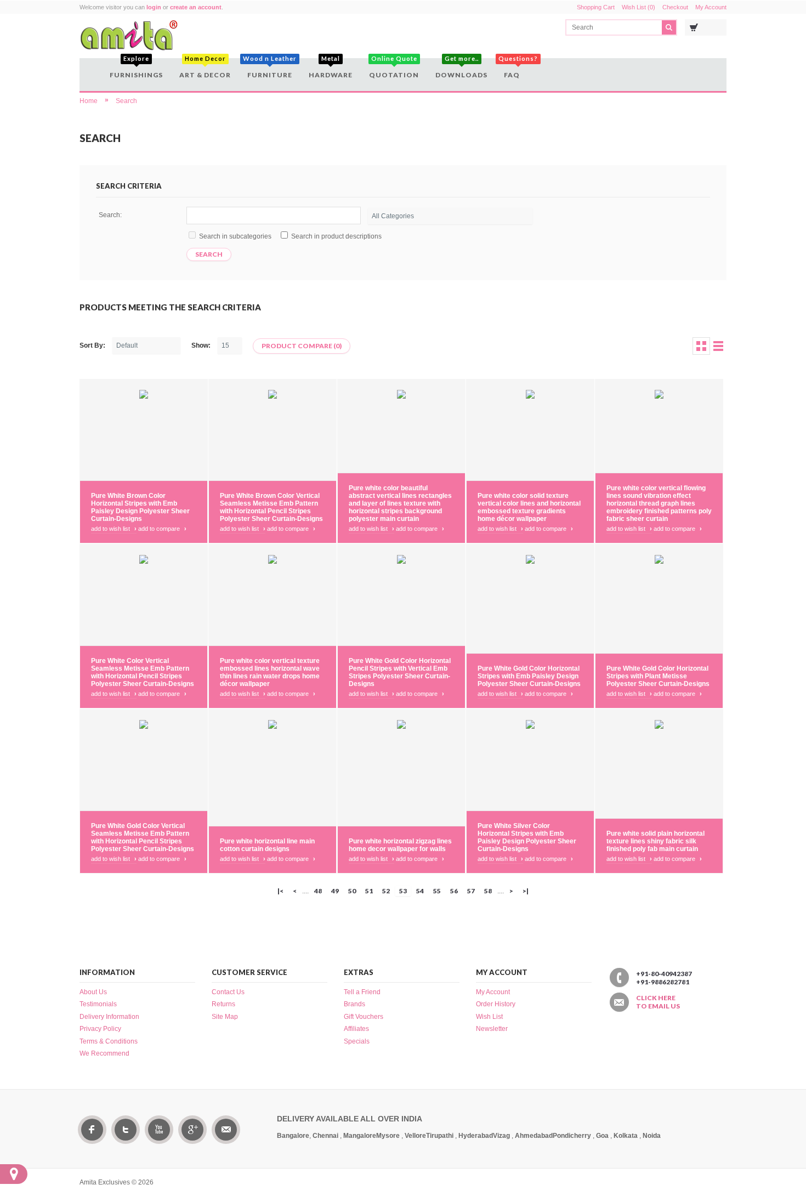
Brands (354, 1004)
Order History (495, 1004)
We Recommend (104, 1053)
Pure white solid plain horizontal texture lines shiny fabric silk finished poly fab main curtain (655, 841)
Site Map (225, 1017)
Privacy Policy (100, 1029)
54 (420, 891)
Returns (223, 1004)
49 (335, 891)
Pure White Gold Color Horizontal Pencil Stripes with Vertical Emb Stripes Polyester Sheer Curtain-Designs (400, 672)
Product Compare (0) (302, 346)
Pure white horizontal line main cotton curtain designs (267, 845)
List (718, 346)
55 (437, 891)
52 (386, 891)
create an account (196, 7)
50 (352, 891)
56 (454, 891)
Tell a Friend (362, 992)
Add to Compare (162, 528)
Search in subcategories (235, 236)
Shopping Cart (596, 7)
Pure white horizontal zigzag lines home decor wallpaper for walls (400, 845)
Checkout (675, 7)
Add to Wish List (114, 528)
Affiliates (356, 1029)
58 (488, 891)
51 (369, 891)
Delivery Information (109, 1017)
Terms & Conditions (109, 1041)
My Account (710, 7)
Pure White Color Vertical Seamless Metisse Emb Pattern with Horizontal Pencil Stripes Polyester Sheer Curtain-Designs (142, 672)
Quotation (394, 68)
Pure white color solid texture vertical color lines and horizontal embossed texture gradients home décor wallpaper (529, 507)
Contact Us (228, 992)
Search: (110, 215)
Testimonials (98, 1004)
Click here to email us (658, 1002)
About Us (93, 992)
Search (126, 101)
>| (526, 891)
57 (471, 891)
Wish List (489, 1017)
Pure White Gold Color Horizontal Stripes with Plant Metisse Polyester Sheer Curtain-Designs (657, 676)
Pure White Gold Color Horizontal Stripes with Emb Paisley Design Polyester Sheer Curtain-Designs (529, 676)
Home (89, 101)
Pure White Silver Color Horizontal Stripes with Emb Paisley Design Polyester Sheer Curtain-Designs (527, 837)
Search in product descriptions (336, 236)
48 (318, 891)
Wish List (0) (638, 7)
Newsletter (492, 1029)
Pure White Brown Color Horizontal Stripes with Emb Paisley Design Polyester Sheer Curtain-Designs (140, 507)
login (153, 7)
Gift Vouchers (363, 1017)
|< (280, 891)
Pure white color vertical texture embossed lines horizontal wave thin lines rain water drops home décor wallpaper (270, 672)
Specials (357, 1041)
